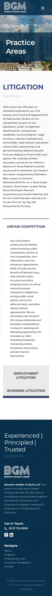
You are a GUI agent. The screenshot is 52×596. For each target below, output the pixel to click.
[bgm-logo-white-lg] (15, 3)
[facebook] (6, 535)
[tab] (26, 225)
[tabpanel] (26, 298)
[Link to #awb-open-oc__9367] (43, 8)
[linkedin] (11, 535)
